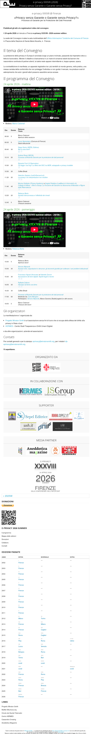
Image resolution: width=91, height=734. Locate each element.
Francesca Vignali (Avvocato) (28, 274)
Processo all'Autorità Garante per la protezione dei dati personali (40, 157)
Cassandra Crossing (9, 719)
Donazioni (5, 539)
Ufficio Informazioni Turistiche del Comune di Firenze (67, 38)
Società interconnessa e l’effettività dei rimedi (34, 195)
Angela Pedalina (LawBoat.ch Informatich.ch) (61, 183)
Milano (20, 618)
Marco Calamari (18, 123)
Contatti (4, 546)
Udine (72, 641)
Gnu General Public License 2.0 (60, 731)
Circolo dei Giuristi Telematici (12, 713)
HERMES (9, 326)
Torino (43, 618)
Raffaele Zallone (24, 282)
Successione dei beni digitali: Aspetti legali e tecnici (36, 276)
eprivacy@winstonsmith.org (43, 341)
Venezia (43, 646)
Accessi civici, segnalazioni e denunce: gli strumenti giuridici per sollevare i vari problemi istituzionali (53, 268)
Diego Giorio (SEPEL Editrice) (28, 147)
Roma (20, 635)
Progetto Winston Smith (14, 320)
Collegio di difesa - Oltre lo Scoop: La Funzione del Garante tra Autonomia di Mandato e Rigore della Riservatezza (51, 186)
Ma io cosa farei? (24, 149)
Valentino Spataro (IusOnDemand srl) (31, 175)
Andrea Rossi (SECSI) (26, 155)
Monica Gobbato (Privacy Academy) (30, 183)
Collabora (5, 542)
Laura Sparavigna (24, 141)
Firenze (21, 562)
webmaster (61, 732)
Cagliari (43, 630)
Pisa (19, 641)
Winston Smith (28, 731)
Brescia (43, 685)
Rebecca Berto (23, 193)
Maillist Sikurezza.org (9, 710)
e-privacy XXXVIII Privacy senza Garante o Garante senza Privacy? (45, 3)
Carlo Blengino (33, 296)
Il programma (6, 533)
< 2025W (7, 495)
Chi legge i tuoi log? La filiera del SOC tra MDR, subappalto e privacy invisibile (45, 165)
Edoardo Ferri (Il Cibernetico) (28, 163)
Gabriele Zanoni (46, 274)
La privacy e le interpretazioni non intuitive (33, 177)
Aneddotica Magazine (9, 723)
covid (20, 663)
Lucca (20, 646)
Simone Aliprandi (24, 266)
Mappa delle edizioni (9, 536)
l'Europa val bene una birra (27, 284)
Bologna (21, 652)
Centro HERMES (7, 716)
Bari (42, 657)
